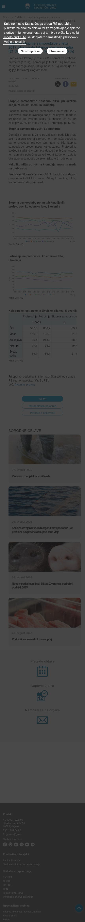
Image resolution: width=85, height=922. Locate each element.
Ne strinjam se (30, 51)
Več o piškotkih (14, 41)
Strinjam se (56, 51)
